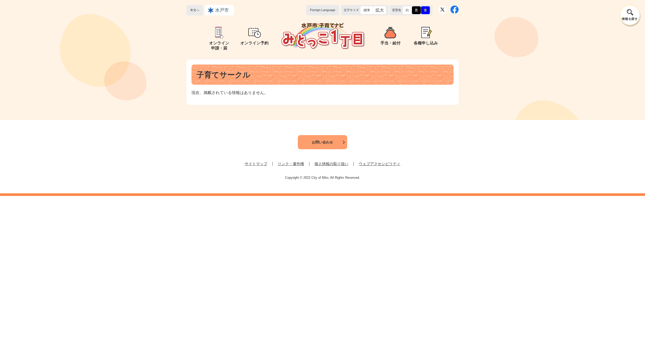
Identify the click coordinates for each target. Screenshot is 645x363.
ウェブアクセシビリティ (379, 164)
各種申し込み (426, 43)
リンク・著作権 (291, 164)
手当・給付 (390, 43)
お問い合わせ (322, 142)
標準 (367, 10)
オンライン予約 (254, 43)
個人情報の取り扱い (331, 164)
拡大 (379, 10)
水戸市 (222, 10)
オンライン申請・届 (219, 45)
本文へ (194, 10)
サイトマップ (256, 164)
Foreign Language (322, 10)
